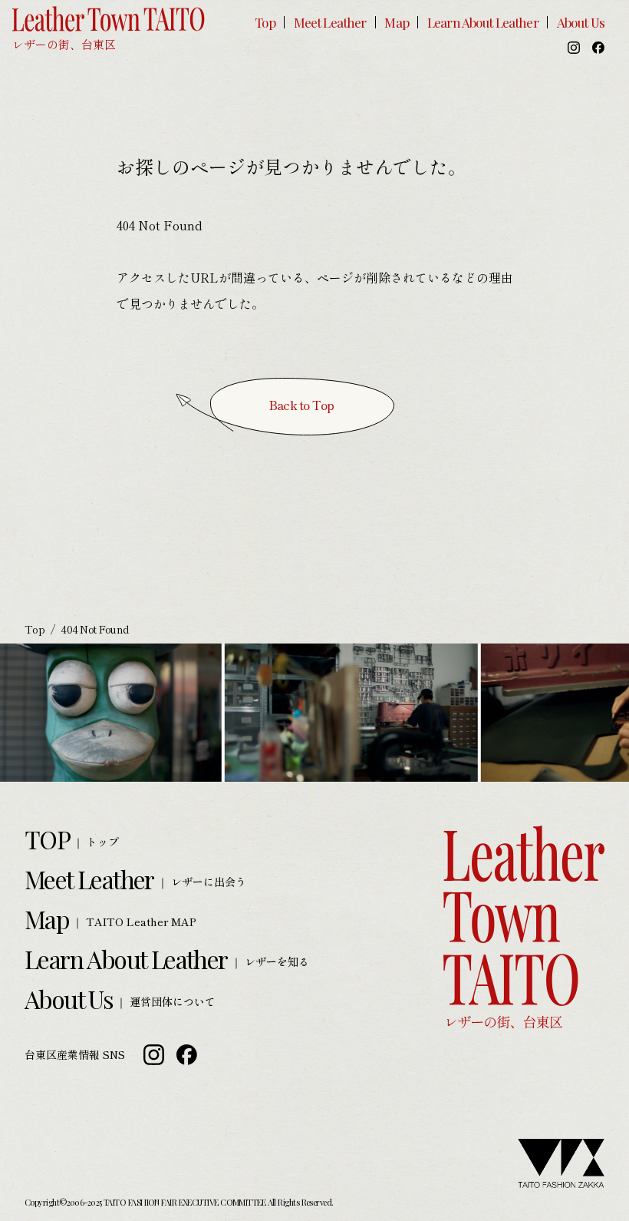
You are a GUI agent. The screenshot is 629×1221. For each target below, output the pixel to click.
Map (396, 22)
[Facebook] (598, 47)
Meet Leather (330, 22)
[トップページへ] (108, 28)
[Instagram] (574, 47)
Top (265, 22)
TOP (47, 839)
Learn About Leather (482, 22)
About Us (580, 22)
